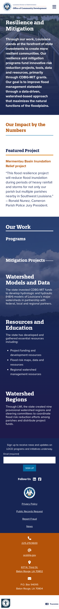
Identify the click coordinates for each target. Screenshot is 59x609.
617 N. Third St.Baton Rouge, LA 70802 (29, 569)
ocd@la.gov (29, 555)
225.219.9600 (29, 543)
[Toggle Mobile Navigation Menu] (54, 7)
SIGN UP (29, 468)
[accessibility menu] (5, 603)
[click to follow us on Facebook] (39, 479)
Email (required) (11, 453)
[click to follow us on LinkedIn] (34, 479)
